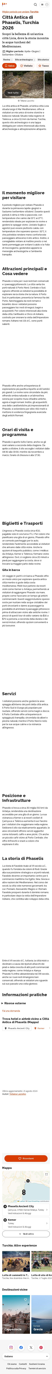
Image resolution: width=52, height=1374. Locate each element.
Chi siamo (12, 1364)
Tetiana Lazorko (27, 101)
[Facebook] (21, 1347)
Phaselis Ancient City (19, 1028)
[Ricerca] (35, 4)
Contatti (23, 1364)
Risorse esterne (15, 1003)
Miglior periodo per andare (20, 11)
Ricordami (28, 1158)
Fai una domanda (11, 1011)
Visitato (28, 66)
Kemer (41, 1028)
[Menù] (44, 4)
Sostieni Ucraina (37, 1364)
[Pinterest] (41, 1347)
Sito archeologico (24, 60)
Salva (11, 66)
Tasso (45, 66)
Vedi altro (28, 1234)
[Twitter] (31, 1347)
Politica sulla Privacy (16, 1368)
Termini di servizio (37, 1368)
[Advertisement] (26, 160)
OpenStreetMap (34, 1201)
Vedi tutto (13, 93)
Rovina (6, 60)
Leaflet (22, 1201)
